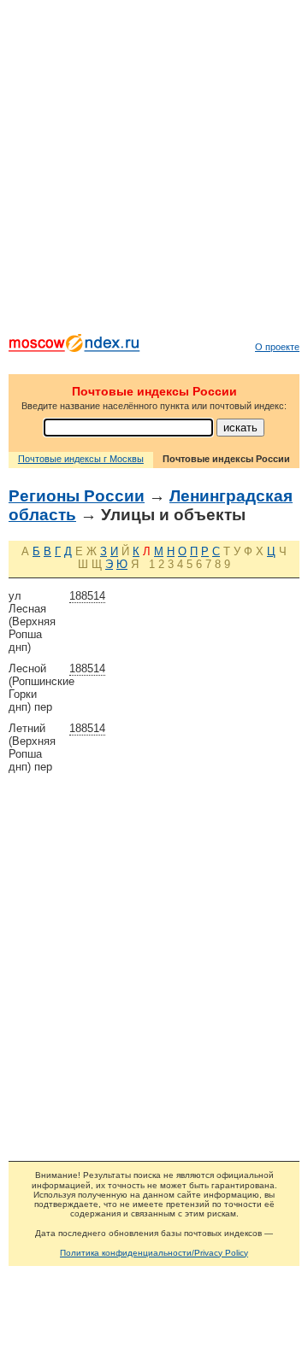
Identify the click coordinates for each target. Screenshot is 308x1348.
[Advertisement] (154, 171)
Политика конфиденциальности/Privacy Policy (154, 1252)
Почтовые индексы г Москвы (81, 459)
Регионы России (77, 496)
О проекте (277, 347)
